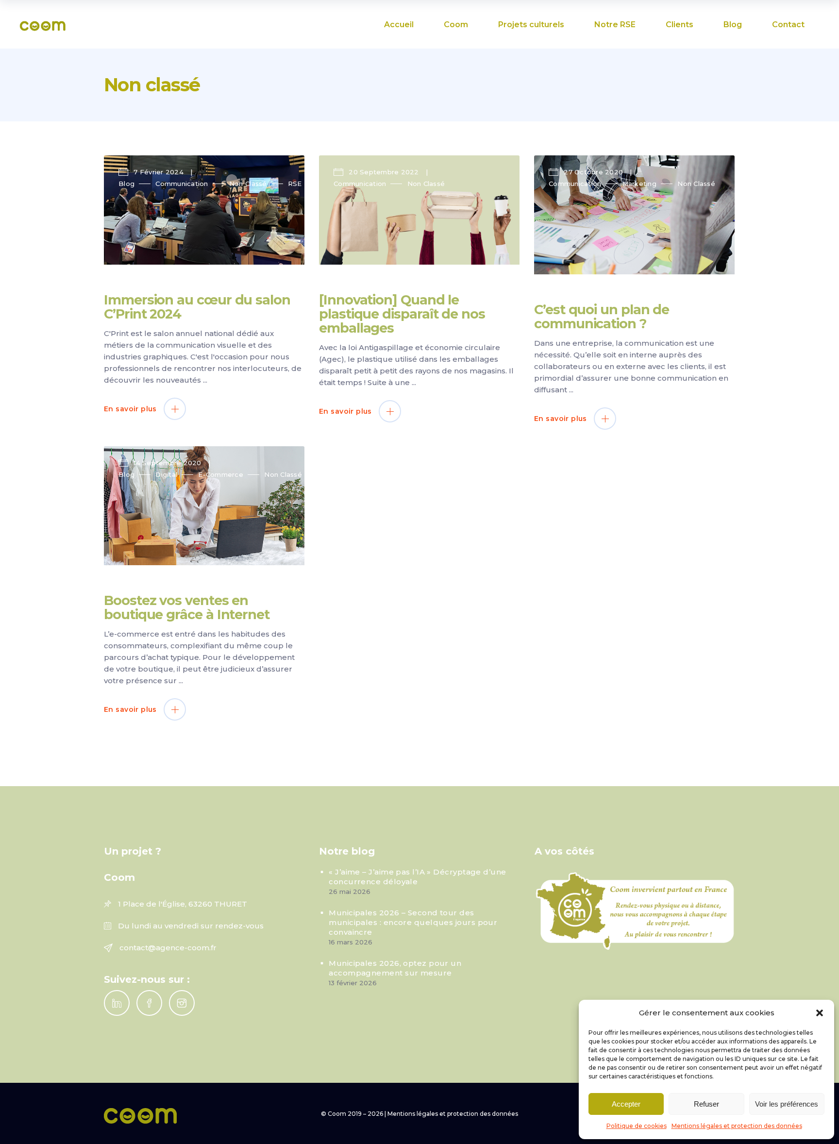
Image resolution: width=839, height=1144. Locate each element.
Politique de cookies (636, 1125)
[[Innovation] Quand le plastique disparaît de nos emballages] (419, 210)
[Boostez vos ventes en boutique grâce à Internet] (204, 505)
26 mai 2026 (349, 891)
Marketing (639, 183)
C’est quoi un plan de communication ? (601, 317)
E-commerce (220, 474)
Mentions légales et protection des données (736, 1125)
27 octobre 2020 (593, 172)
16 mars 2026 (350, 942)
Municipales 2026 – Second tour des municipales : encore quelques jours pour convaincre (413, 922)
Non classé (248, 183)
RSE (295, 183)
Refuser (706, 1104)
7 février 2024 (158, 172)
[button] (819, 1013)
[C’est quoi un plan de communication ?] (634, 214)
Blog (126, 183)
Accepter (626, 1104)
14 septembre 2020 (167, 463)
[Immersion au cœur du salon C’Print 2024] (204, 210)
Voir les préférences (786, 1104)
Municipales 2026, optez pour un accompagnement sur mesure (395, 968)
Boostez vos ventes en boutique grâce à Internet (186, 607)
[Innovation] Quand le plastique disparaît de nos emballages (402, 314)
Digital (166, 474)
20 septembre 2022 (384, 172)
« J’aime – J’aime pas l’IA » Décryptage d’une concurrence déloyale (417, 876)
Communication (181, 183)
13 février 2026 (353, 983)
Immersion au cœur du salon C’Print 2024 (197, 307)
